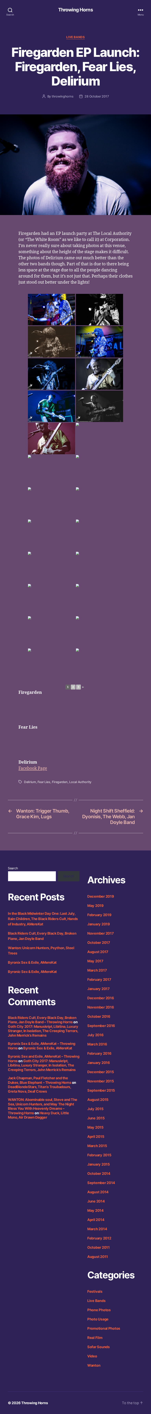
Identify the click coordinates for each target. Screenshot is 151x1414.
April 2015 (95, 1137)
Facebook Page (32, 768)
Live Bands (75, 37)
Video (92, 1356)
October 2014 (98, 1173)
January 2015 (98, 1164)
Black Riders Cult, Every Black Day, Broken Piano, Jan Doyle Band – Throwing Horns (42, 1020)
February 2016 (99, 1053)
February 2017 (99, 979)
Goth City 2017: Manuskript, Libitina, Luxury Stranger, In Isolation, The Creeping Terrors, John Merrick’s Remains (43, 1030)
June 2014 (96, 1201)
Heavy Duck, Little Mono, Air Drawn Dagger (38, 1115)
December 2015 (100, 1072)
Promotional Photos (103, 1328)
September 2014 (101, 1183)
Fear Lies (44, 782)
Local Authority (80, 782)
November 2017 (100, 933)
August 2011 (97, 1257)
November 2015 (100, 1081)
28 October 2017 (97, 96)
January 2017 (98, 989)
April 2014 (95, 1220)
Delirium (30, 782)
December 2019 (100, 896)
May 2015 (95, 1127)
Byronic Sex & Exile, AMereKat (32, 972)
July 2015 (95, 1109)
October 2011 (98, 1247)
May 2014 (95, 1210)
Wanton (93, 1365)
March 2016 (97, 1044)
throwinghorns (63, 96)
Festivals (94, 1291)
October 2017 (98, 943)
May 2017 (95, 961)
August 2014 (98, 1192)
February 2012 (99, 1238)
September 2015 (101, 1090)
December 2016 (100, 998)
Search (13, 868)
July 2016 (95, 1035)
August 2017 (97, 952)
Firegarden (59, 782)
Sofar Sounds (98, 1347)
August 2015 (98, 1100)
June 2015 (96, 1118)
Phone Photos (99, 1310)
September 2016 (101, 1026)
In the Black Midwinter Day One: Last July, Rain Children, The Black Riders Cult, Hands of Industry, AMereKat (43, 918)
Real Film (94, 1338)
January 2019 (98, 924)
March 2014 (97, 1229)
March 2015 (97, 1146)
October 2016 (98, 1016)
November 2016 (100, 1007)
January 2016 (98, 1063)
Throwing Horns (75, 9)
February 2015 (99, 1155)
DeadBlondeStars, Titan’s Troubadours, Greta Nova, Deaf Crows (39, 1089)
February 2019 (99, 915)
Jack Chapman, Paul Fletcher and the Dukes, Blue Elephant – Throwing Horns (39, 1080)
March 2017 (97, 970)
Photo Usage (98, 1319)
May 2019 (95, 906)
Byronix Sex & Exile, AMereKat (32, 962)
